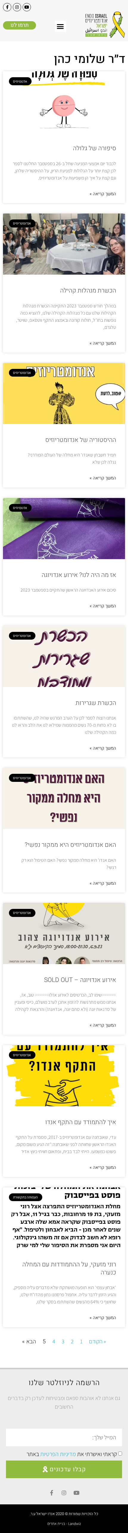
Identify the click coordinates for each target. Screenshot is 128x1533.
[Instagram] (17, 7)
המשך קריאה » (103, 194)
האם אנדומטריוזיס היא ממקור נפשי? (70, 845)
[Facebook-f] (7, 7)
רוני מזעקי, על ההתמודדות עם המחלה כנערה (69, 1268)
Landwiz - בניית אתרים (64, 1523)
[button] (60, 26)
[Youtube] (27, 7)
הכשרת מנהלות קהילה (88, 290)
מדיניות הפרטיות (58, 1454)
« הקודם (97, 1341)
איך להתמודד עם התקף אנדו (80, 1122)
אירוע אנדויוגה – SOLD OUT (80, 980)
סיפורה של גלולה (94, 148)
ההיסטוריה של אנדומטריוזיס (80, 440)
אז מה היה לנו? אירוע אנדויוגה (79, 575)
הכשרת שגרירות (96, 703)
